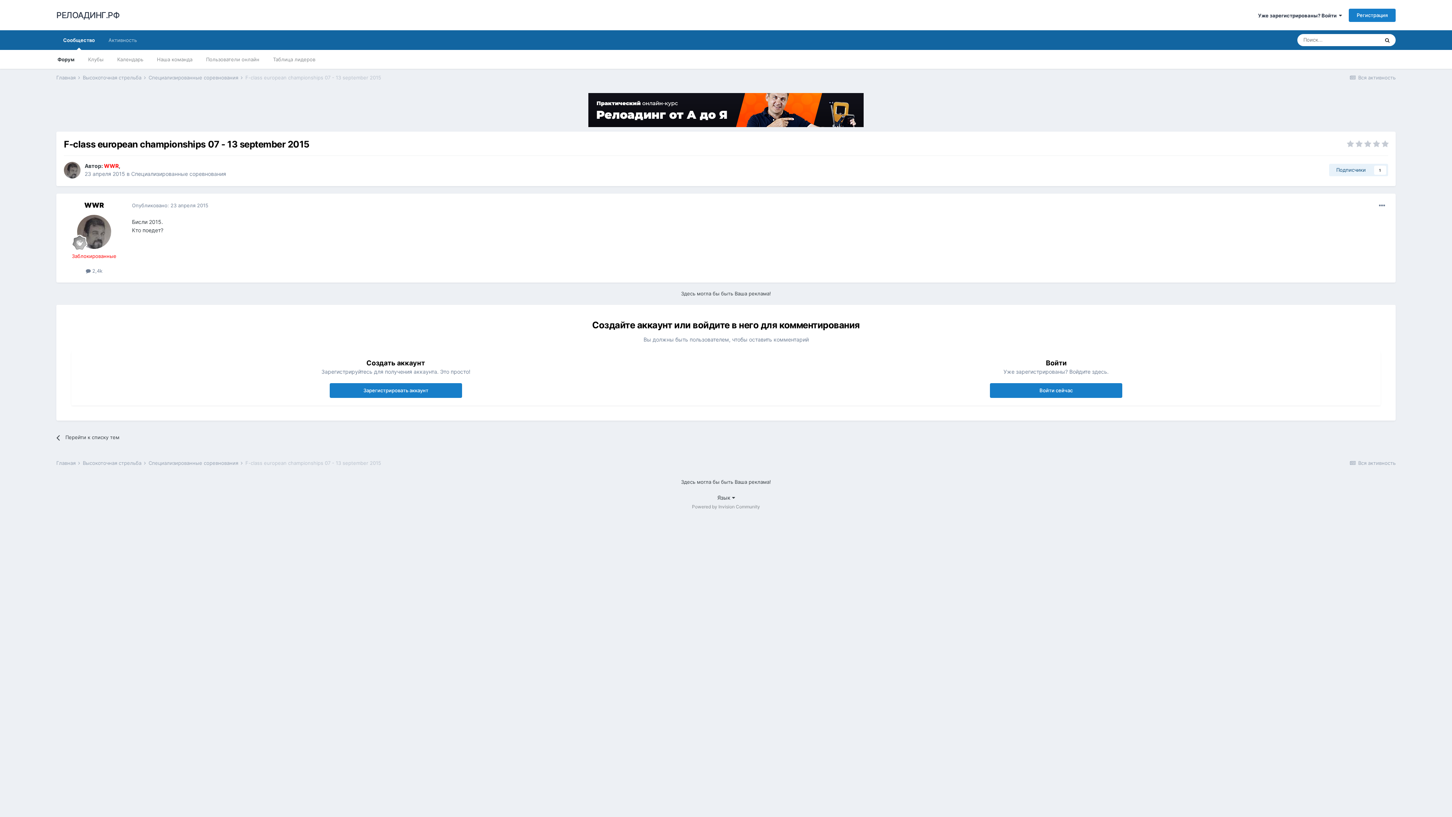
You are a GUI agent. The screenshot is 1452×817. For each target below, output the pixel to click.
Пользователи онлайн (232, 59)
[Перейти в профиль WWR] (72, 170)
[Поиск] (1387, 40)
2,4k (96, 271)
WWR (94, 205)
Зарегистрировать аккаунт (395, 390)
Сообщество (79, 40)
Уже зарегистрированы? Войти (1298, 15)
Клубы (96, 59)
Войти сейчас (1056, 390)
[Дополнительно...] (1382, 205)
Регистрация (1372, 15)
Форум (65, 59)
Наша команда (174, 59)
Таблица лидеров (294, 59)
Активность (123, 40)
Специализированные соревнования (178, 174)
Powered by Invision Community (726, 506)
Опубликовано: (170, 205)
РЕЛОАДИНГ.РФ (87, 15)
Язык (724, 497)
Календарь (130, 59)
